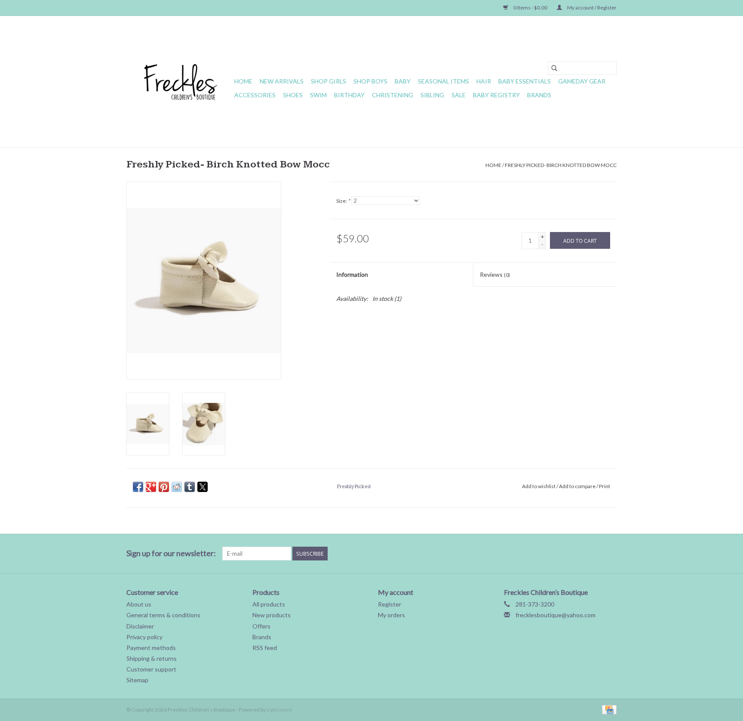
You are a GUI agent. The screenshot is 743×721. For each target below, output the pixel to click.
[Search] (554, 68)
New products (271, 615)
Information (352, 274)
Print (604, 486)
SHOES (293, 95)
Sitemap (137, 680)
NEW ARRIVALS (282, 81)
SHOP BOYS (370, 81)
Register (389, 604)
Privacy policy (144, 637)
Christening (392, 95)
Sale (458, 95)
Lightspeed (279, 709)
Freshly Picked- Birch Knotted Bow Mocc (561, 165)
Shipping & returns (151, 658)
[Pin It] (164, 487)
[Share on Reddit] (177, 487)
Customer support (151, 669)
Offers (261, 626)
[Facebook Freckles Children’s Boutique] (519, 553)
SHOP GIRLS (328, 81)
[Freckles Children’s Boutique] (179, 81)
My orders (391, 615)
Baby (403, 81)
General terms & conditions (163, 615)
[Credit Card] (608, 709)
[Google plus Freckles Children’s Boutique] (549, 553)
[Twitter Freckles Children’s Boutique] (534, 553)
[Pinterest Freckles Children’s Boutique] (564, 553)
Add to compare (577, 486)
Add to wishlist (539, 486)
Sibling (432, 95)
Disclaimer (140, 626)
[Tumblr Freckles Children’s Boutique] (595, 553)
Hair (483, 81)
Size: (343, 201)
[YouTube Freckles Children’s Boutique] (579, 553)
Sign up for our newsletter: (171, 553)
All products (268, 604)
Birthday (349, 95)
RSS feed (264, 647)
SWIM (318, 95)
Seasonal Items (443, 81)
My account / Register (591, 7)
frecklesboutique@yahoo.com (556, 615)
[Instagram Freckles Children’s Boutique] (610, 553)
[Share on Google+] (151, 487)
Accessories (255, 95)
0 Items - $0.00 (530, 7)
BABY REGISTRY (496, 95)
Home (243, 81)
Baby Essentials (524, 81)
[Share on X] (202, 487)
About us (138, 604)
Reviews (495, 274)
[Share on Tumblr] (189, 487)
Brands (539, 95)
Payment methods (151, 647)
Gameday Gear (581, 81)
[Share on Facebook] (138, 487)
